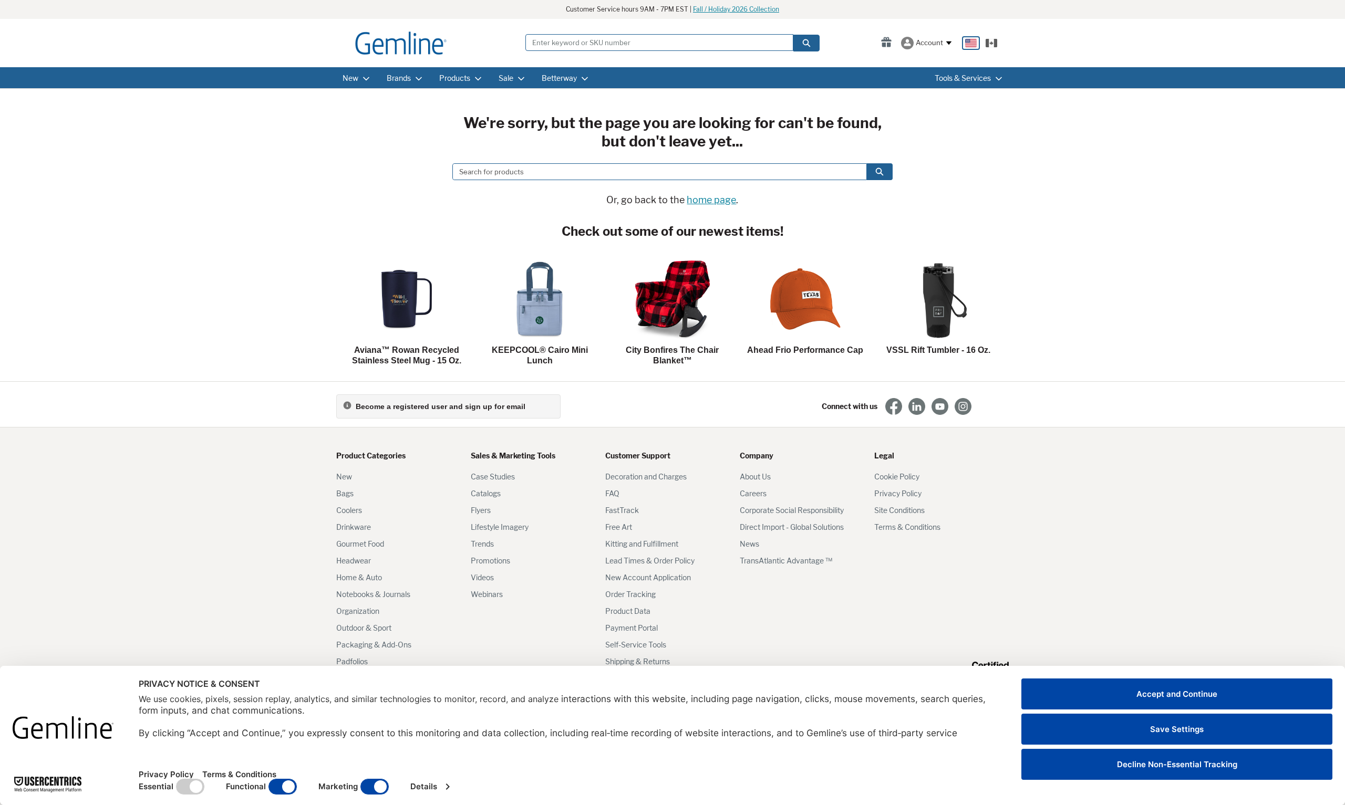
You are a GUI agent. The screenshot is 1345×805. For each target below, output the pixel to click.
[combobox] (655, 172)
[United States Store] (971, 43)
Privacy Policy (898, 493)
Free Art (618, 526)
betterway (559, 78)
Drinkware (353, 526)
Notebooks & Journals (373, 594)
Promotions (490, 560)
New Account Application (648, 577)
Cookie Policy (896, 476)
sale (506, 78)
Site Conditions (899, 510)
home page (711, 199)
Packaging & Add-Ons (373, 644)
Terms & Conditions (907, 526)
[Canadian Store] (991, 43)
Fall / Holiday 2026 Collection (736, 9)
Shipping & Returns (637, 661)
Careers (753, 493)
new (350, 78)
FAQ (612, 493)
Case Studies (493, 476)
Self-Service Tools (635, 644)
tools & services (963, 78)
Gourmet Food (360, 543)
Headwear (353, 560)
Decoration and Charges (646, 476)
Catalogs (486, 493)
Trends (482, 543)
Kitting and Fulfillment (641, 543)
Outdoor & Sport (363, 627)
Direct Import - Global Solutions (792, 526)
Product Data (627, 611)
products (454, 78)
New (344, 476)
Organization (357, 611)
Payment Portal (631, 627)
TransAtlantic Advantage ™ (786, 560)
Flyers (481, 510)
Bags (345, 493)
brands (399, 78)
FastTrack (622, 510)
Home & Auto (359, 577)
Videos (482, 577)
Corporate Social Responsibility (792, 510)
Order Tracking (630, 594)
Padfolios (352, 661)
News (749, 543)
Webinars (487, 594)
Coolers (349, 510)
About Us (755, 476)
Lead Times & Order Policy (650, 560)
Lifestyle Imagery (500, 526)
